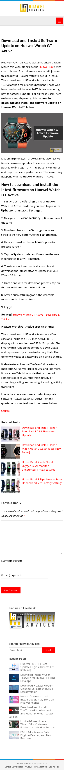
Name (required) (11, 560)
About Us (43, 767)
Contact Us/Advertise (14, 767)
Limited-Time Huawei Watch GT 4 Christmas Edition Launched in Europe (37, 724)
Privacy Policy (31, 767)
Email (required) (11, 575)
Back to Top (54, 767)
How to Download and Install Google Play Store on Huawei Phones (37, 699)
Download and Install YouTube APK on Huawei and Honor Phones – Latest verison (31, 711)
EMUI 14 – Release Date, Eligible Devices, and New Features (36, 735)
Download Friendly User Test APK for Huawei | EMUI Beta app (37, 678)
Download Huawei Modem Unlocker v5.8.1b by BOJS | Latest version (36, 689)
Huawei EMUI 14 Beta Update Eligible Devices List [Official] (37, 667)
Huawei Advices (24, 763)
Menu (59, 21)
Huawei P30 (46, 67)
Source (5, 411)
